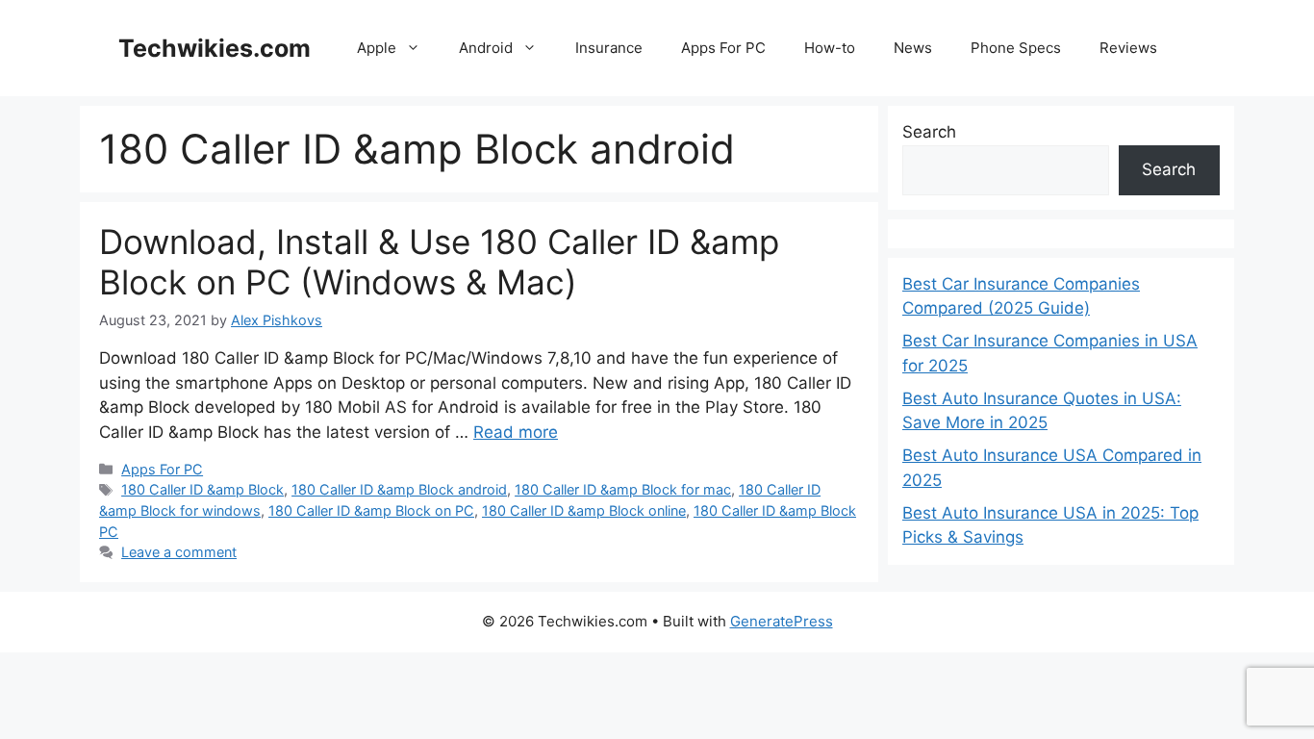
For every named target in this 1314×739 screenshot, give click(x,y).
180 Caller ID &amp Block (202, 489)
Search (929, 131)
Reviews (1128, 47)
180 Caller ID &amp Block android (399, 489)
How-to (829, 47)
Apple (376, 47)
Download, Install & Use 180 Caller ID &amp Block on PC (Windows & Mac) (439, 261)
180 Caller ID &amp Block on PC (371, 510)
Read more (515, 432)
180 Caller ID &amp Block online (584, 510)
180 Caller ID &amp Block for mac (623, 489)
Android (486, 47)
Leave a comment (179, 552)
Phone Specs (1016, 47)
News (913, 47)
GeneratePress (781, 621)
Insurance (609, 47)
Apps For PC (723, 47)
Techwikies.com (214, 48)
